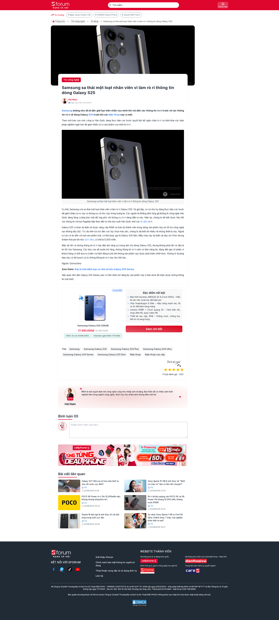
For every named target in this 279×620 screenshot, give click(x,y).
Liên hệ (99, 576)
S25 (90, 114)
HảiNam (72, 99)
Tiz (85, 487)
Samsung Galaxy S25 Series (78, 354)
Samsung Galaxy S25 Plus (125, 349)
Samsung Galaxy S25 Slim (112, 354)
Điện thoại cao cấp (155, 354)
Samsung (67, 110)
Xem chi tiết (154, 329)
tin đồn (143, 221)
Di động (94, 21)
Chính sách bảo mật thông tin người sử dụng (115, 564)
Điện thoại (135, 354)
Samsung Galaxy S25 (95, 349)
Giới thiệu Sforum (104, 557)
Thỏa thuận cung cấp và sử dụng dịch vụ (116, 570)
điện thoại (114, 114)
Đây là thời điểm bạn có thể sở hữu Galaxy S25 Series (104, 269)
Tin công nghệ (78, 21)
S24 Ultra (89, 239)
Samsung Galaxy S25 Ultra (157, 349)
